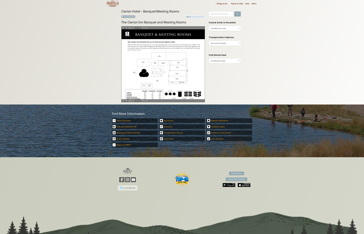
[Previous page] (123, 28)
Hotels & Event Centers (197, 17)
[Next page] (126, 28)
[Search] (237, 13)
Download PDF (129, 17)
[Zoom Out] (136, 28)
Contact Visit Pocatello (236, 179)
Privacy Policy (236, 173)
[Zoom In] (139, 28)
